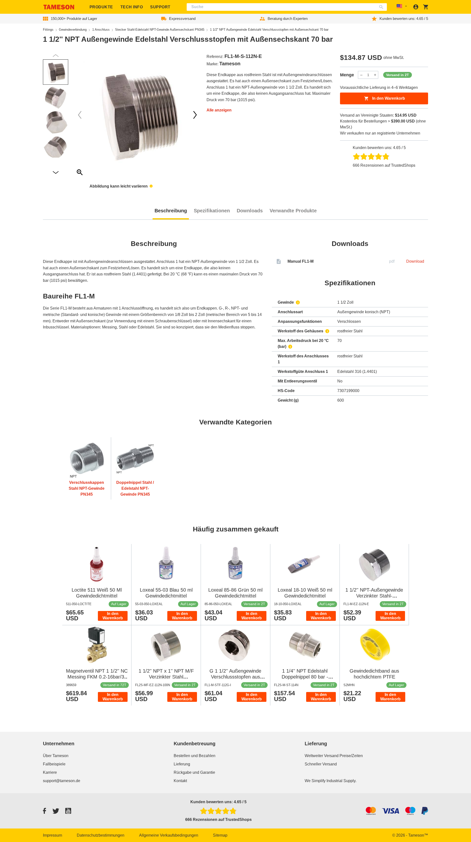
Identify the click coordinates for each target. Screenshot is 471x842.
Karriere (50, 772)
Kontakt (180, 781)
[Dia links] (195, 115)
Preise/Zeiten (351, 756)
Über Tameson (55, 756)
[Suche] (382, 7)
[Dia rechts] (80, 115)
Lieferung (182, 764)
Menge (347, 74)
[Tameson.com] (59, 7)
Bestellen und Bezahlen (194, 756)
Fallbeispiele (54, 764)
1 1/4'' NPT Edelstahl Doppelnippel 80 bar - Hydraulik (305, 676)
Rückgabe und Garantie (194, 772)
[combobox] (287, 7)
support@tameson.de (61, 781)
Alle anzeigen (219, 110)
